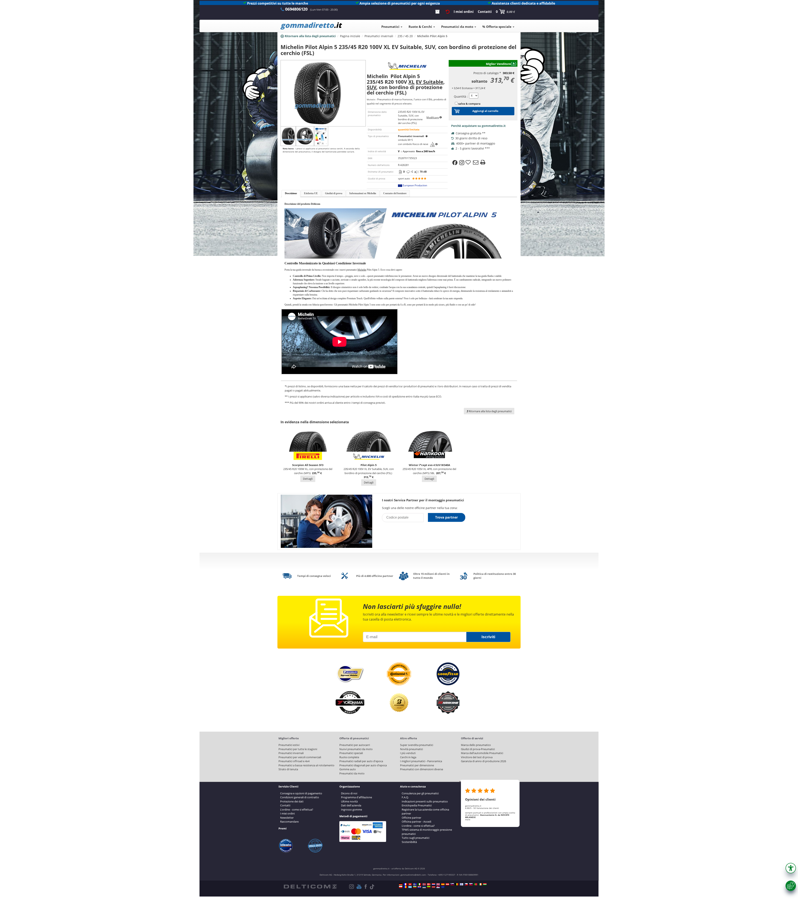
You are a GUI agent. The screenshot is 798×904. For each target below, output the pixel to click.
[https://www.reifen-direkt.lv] (433, 887)
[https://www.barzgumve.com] (414, 887)
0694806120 (296, 9)
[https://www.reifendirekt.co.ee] (424, 887)
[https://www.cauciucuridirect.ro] (405, 887)
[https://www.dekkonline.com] (424, 884)
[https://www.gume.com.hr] (419, 887)
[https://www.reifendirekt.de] (400, 884)
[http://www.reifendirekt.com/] (443, 887)
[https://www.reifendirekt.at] (447, 884)
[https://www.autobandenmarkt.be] (456, 884)
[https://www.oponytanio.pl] (400, 887)
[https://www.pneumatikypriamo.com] (471, 884)
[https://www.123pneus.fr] (405, 884)
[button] (791, 868)
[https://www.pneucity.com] (475, 884)
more (467, 819)
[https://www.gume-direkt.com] (452, 884)
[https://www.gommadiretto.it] (419, 884)
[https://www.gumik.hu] (484, 884)
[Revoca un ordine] (447, 11)
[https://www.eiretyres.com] (480, 884)
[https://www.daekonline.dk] (428, 884)
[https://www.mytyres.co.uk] (438, 884)
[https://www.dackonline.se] (414, 884)
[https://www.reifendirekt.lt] (428, 887)
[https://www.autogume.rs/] (438, 887)
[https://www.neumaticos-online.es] (443, 884)
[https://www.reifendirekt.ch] (410, 884)
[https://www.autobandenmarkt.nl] (433, 884)
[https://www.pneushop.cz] (466, 884)
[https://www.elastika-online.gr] (410, 887)
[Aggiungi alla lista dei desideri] (469, 162)
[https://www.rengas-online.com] (461, 884)
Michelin (361, 269)
